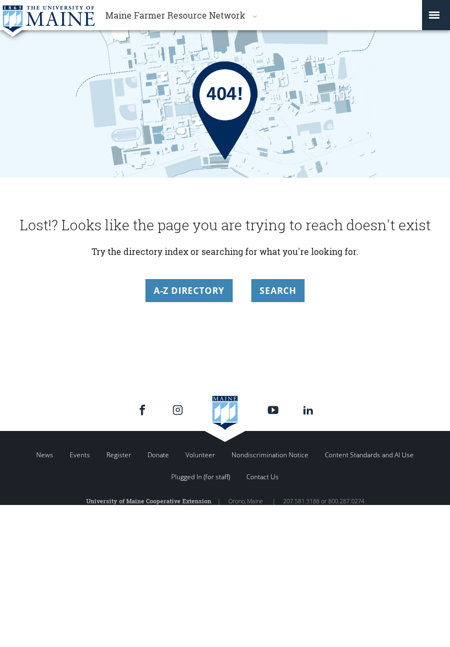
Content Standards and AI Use (369, 454)
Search (278, 291)
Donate (158, 454)
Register (118, 454)
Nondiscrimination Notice (270, 454)
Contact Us (262, 476)
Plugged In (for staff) (200, 476)
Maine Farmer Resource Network (175, 15)
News (44, 454)
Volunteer (200, 454)
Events (80, 454)
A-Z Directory (189, 291)
